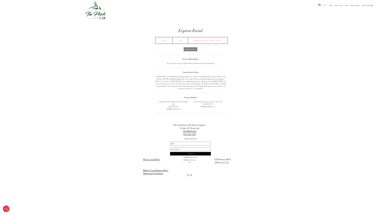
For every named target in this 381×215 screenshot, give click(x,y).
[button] (372, 5)
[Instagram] (188, 175)
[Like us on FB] (191, 175)
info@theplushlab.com (190, 157)
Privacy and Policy (151, 159)
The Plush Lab (189, 131)
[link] (190, 49)
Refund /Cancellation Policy (155, 170)
